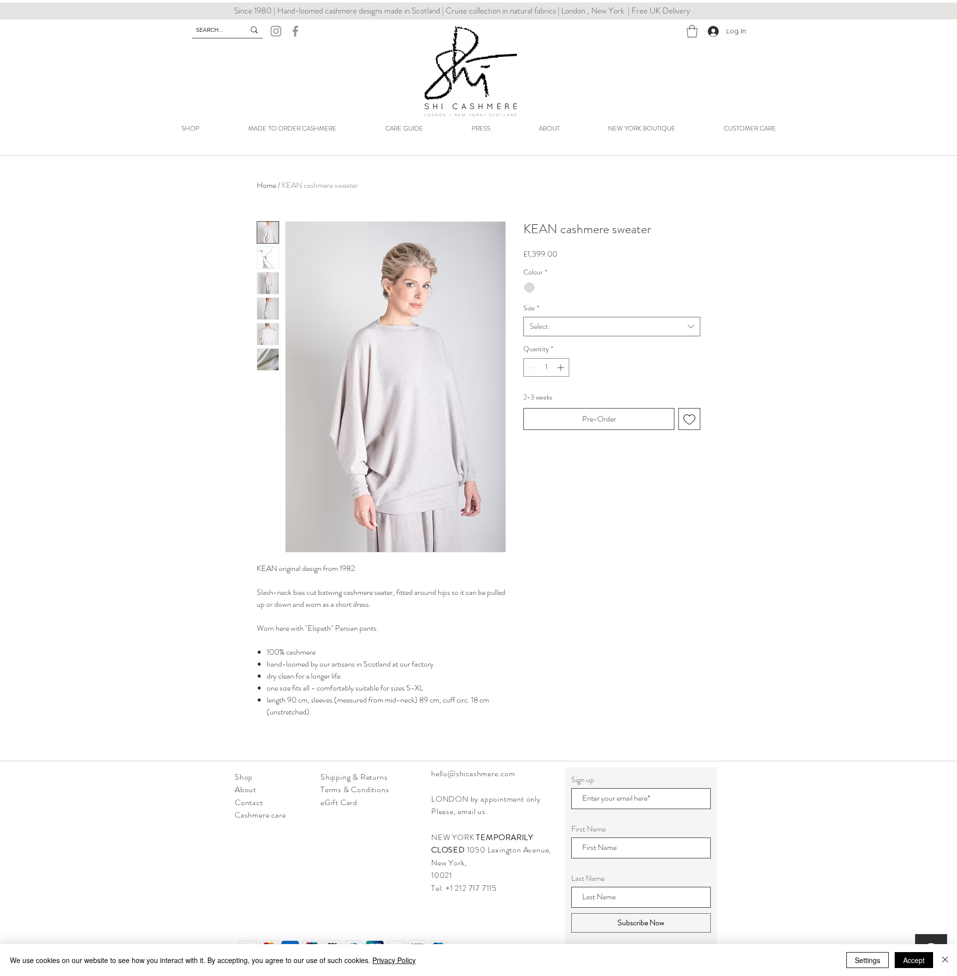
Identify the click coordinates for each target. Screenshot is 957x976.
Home (266, 185)
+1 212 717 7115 (472, 888)
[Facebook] (295, 31)
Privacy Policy (394, 960)
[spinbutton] (546, 367)
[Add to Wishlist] (689, 419)
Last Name (588, 878)
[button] (692, 31)
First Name (588, 829)
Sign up (582, 780)
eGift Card (338, 802)
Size (531, 308)
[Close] (945, 960)
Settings (867, 960)
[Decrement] (531, 367)
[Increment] (561, 367)
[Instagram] (276, 31)
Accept (914, 960)
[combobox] (611, 326)
